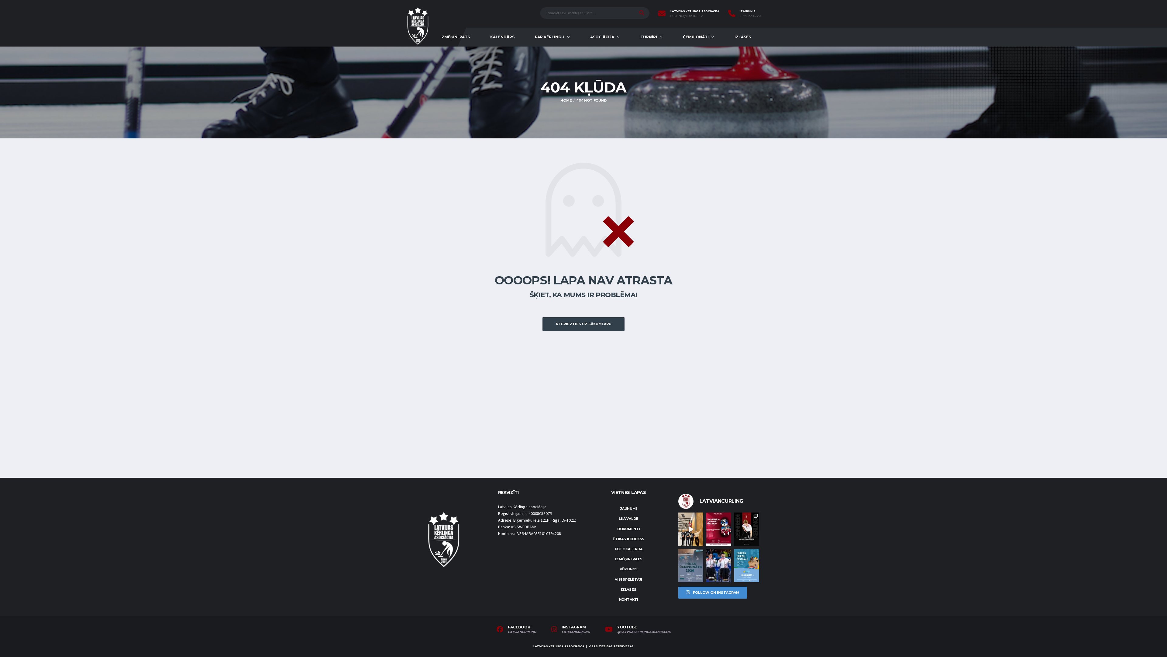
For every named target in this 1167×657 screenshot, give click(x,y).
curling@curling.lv (686, 16)
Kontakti (628, 599)
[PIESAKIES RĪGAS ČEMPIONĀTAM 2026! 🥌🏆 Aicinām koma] (690, 565)
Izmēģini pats (455, 37)
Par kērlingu (549, 37)
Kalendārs (502, 37)
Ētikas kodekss (628, 539)
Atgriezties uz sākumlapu (583, 324)
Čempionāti (696, 37)
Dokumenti (628, 529)
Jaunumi (628, 508)
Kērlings (629, 569)
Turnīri (648, 37)
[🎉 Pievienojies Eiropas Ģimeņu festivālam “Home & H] (746, 565)
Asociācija (602, 37)
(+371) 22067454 (750, 16)
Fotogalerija (628, 549)
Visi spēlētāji (628, 579)
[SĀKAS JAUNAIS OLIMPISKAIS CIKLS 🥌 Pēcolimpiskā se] (718, 565)
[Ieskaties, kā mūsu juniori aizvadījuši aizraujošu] (690, 529)
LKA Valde (628, 518)
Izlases (743, 37)
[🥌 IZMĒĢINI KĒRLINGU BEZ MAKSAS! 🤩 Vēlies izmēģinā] (718, 529)
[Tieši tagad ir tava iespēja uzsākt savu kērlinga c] (746, 529)
